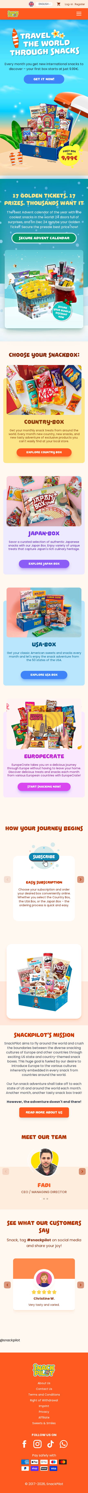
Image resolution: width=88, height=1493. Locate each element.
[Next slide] (81, 879)
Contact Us (44, 1389)
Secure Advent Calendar (44, 238)
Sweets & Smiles (44, 1423)
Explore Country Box (44, 452)
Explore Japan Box (44, 564)
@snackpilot (10, 1340)
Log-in (69, 4)
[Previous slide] (7, 879)
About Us (44, 1383)
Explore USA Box (44, 675)
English (44, 4)
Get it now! (44, 79)
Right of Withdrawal (44, 1400)
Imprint (44, 1406)
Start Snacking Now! (44, 787)
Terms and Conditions (44, 1395)
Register (80, 4)
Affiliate (44, 1417)
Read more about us (44, 1112)
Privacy (44, 1412)
